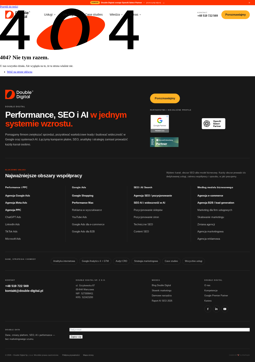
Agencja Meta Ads (16, 202)
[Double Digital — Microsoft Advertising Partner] (173, 142)
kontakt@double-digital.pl (24, 291)
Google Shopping (82, 195)
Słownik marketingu (161, 290)
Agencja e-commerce (210, 195)
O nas (134, 14)
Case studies (94, 14)
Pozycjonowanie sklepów (148, 210)
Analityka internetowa (64, 261)
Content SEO (141, 231)
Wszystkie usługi (193, 261)
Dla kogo (69, 14)
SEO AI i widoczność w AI (149, 202)
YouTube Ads (79, 217)
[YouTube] (224, 309)
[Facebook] (207, 309)
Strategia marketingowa (146, 261)
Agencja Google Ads (17, 195)
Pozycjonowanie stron (146, 217)
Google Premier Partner (216, 295)
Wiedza (115, 14)
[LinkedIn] (216, 309)
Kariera (207, 300)
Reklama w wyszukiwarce (87, 210)
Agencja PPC (13, 210)
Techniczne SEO (143, 224)
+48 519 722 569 (17, 286)
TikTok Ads (11, 231)
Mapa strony (88, 355)
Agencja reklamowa (208, 238)
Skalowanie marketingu (210, 217)
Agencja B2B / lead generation (215, 202)
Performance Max (82, 202)
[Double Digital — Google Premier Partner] (173, 123)
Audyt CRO (121, 261)
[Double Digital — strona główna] (18, 15)
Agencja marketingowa (210, 231)
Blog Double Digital (161, 285)
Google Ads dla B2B (83, 231)
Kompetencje (211, 290)
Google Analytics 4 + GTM (95, 261)
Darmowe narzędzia (162, 295)
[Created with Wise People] (239, 355)
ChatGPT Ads (13, 217)
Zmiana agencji (206, 224)
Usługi (48, 14)
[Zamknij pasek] (249, 3)
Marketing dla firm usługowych (214, 210)
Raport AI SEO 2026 (162, 300)
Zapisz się (76, 336)
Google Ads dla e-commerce (88, 224)
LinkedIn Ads (12, 224)
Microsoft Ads (13, 238)
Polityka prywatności (71, 355)
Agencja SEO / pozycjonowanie (153, 195)
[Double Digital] (19, 94)
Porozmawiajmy (235, 14)
